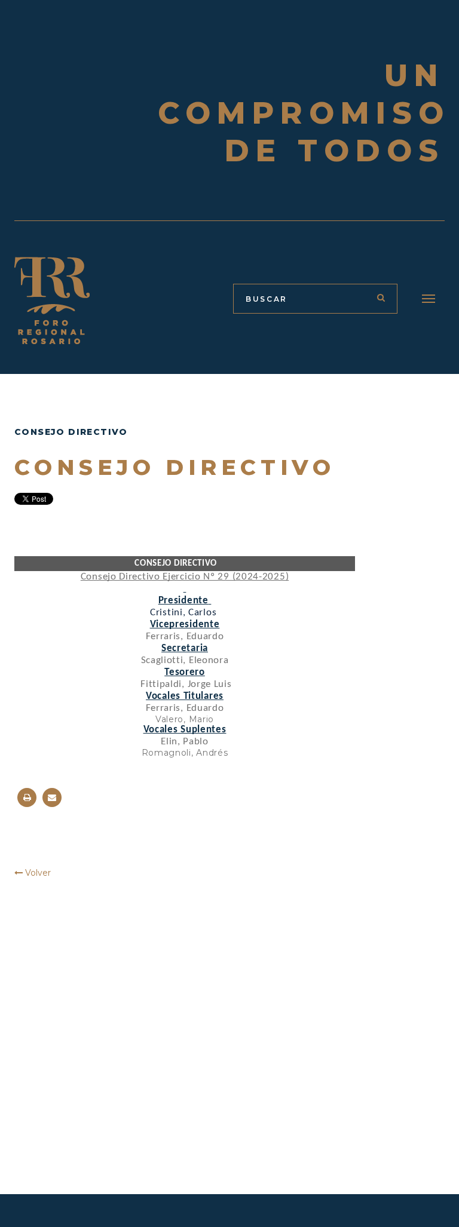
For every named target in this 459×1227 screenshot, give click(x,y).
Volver (37, 872)
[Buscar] (381, 297)
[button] (428, 298)
